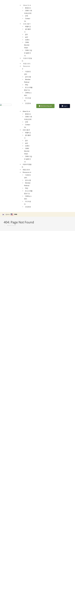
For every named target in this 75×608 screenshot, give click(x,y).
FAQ (26, 85)
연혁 (26, 16)
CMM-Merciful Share (26, 45)
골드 (26, 34)
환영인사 (28, 8)
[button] (26, 107)
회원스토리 (26, 63)
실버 (26, 37)
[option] (14, 215)
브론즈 (27, 40)
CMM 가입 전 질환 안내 (28, 52)
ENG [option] (15, 214)
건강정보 (28, 103)
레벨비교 (28, 26)
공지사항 (28, 77)
